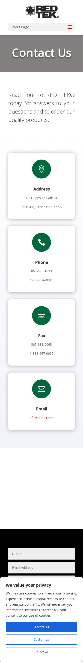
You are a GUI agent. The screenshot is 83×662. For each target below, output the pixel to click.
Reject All (41, 652)
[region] (41, 619)
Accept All (41, 627)
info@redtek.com (41, 418)
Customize (42, 639)
